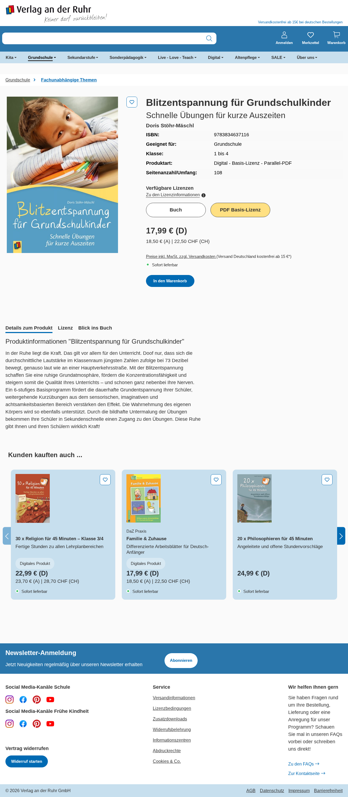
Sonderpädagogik (126, 57)
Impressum (299, 791)
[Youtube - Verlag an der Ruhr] (50, 699)
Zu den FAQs (301, 764)
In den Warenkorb (170, 281)
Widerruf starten (26, 761)
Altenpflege (246, 57)
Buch (176, 210)
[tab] (28, 328)
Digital (214, 57)
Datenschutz (272, 791)
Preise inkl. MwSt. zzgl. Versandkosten (181, 256)
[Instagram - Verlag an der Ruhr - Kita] (9, 723)
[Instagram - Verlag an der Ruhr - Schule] (9, 699)
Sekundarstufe (81, 57)
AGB (251, 791)
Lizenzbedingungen (172, 708)
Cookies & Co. (167, 761)
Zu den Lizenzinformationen (173, 194)
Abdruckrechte (167, 750)
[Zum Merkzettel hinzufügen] (131, 102)
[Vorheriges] (7, 536)
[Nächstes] (341, 536)
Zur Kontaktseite (304, 773)
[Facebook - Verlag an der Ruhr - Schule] (23, 699)
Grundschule (40, 57)
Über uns (305, 57)
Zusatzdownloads (170, 719)
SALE (276, 57)
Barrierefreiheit (328, 791)
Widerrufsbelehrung (172, 729)
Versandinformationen (174, 697)
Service (161, 687)
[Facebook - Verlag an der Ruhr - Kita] (23, 723)
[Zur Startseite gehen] (87, 14)
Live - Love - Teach (175, 57)
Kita (9, 57)
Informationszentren (172, 740)
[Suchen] (209, 38)
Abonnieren (181, 660)
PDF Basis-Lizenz (240, 210)
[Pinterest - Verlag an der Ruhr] (37, 699)
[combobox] (102, 38)
